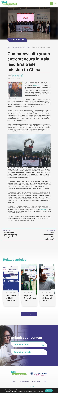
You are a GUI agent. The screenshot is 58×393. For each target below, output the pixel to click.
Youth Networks (26, 47)
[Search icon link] (51, 3)
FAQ (45, 381)
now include (42, 209)
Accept (48, 390)
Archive (14, 381)
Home (8, 47)
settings (41, 391)
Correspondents (24, 381)
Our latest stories (16, 47)
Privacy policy (36, 381)
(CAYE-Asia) (36, 85)
